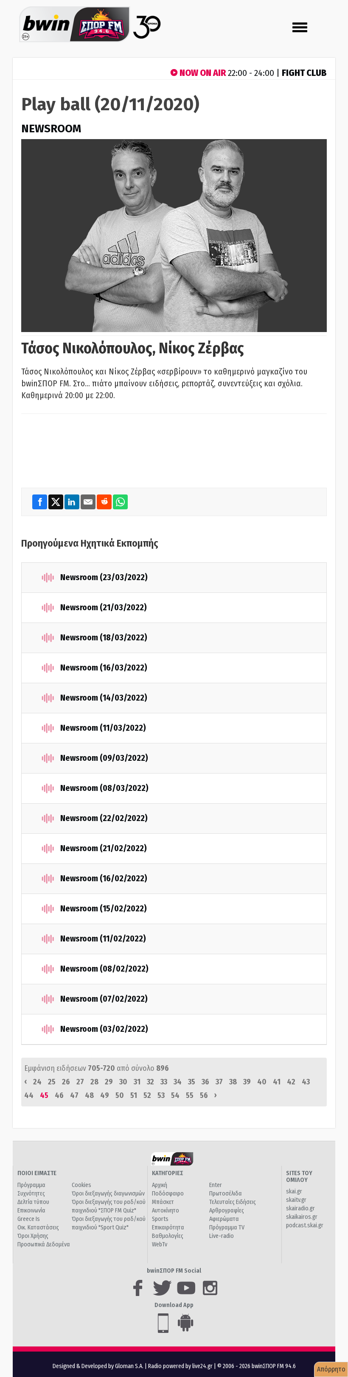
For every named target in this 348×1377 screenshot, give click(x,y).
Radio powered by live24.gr (181, 1366)
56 (204, 1095)
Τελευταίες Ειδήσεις (232, 1202)
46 (59, 1095)
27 (80, 1082)
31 (137, 1082)
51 (133, 1095)
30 (123, 1082)
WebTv (159, 1244)
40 (262, 1082)
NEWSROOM (51, 128)
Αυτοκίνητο (165, 1210)
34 (178, 1082)
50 (119, 1095)
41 (277, 1082)
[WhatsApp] (120, 502)
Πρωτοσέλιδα (225, 1193)
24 (37, 1082)
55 (190, 1095)
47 (74, 1095)
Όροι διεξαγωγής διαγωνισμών (108, 1193)
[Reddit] (105, 502)
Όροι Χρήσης (32, 1236)
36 (205, 1082)
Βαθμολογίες (167, 1236)
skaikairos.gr (301, 1217)
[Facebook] (40, 502)
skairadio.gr (300, 1208)
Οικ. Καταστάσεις (38, 1227)
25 (52, 1082)
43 (306, 1082)
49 (104, 1095)
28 (94, 1082)
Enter (215, 1185)
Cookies (81, 1185)
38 (233, 1082)
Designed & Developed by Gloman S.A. (98, 1366)
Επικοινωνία (31, 1210)
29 (109, 1082)
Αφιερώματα (224, 1219)
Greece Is (28, 1219)
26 (66, 1082)
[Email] (89, 502)
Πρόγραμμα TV (226, 1227)
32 (150, 1082)
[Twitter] (56, 502)
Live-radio (221, 1236)
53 (161, 1095)
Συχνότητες (31, 1193)
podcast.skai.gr (304, 1225)
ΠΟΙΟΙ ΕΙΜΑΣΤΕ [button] (36, 1173)
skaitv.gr (296, 1200)
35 (191, 1082)
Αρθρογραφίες (226, 1210)
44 (29, 1095)
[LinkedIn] (73, 502)
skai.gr (294, 1191)
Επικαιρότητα (168, 1227)
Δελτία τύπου (33, 1202)
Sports (160, 1219)
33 (163, 1082)
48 (89, 1095)
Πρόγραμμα (31, 1185)
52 (147, 1095)
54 (175, 1095)
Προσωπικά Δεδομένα (43, 1244)
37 (219, 1082)
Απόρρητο (331, 1369)
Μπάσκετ (163, 1202)
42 (291, 1082)
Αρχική (159, 1185)
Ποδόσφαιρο (168, 1193)
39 (247, 1082)
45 (44, 1095)
